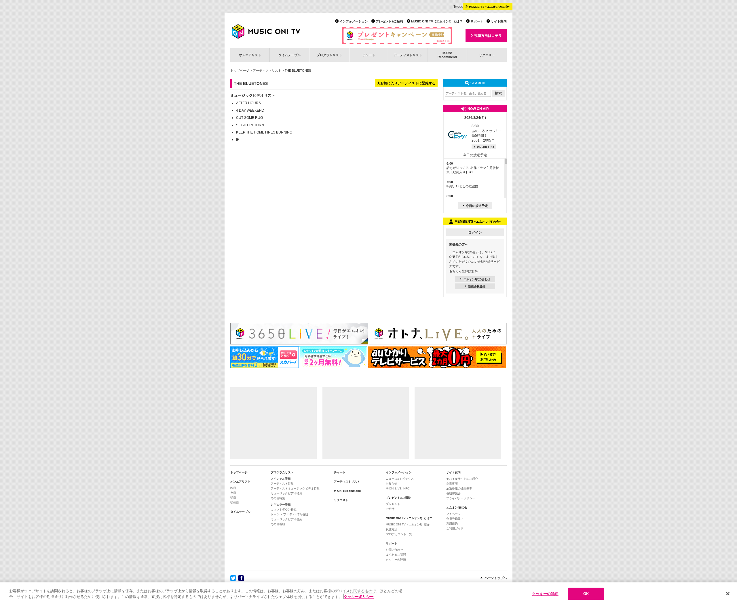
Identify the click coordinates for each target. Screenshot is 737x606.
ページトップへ (496, 578)
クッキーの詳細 (396, 559)
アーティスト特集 (282, 483)
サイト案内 (499, 21)
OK (586, 594)
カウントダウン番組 (284, 509)
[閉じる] (727, 593)
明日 (233, 497)
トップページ (239, 70)
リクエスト (487, 55)
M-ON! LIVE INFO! (398, 488)
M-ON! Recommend (347, 490)
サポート (476, 21)
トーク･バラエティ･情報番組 (289, 514)
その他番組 (278, 524)
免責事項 (452, 483)
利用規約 (452, 523)
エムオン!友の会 (456, 507)
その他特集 (278, 498)
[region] (368, 594)
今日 (233, 492)
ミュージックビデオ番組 (286, 519)
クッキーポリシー (359, 596)
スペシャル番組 (281, 478)
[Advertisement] (273, 423)
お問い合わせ (394, 549)
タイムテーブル (289, 55)
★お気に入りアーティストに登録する (406, 83)
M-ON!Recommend (447, 54)
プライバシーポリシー (460, 498)
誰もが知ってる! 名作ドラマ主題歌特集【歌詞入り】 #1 (473, 168)
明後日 (234, 502)
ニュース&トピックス (400, 478)
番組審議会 (453, 493)
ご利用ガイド (455, 528)
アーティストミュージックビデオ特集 (295, 488)
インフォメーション (353, 21)
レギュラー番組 (281, 504)
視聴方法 (391, 529)
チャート (368, 55)
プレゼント (393, 504)
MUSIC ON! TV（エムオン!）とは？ (437, 21)
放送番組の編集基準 (459, 488)
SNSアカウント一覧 (399, 534)
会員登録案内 (455, 518)
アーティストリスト (408, 55)
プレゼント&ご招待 (389, 21)
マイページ (453, 513)
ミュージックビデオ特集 (286, 493)
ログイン (475, 232)
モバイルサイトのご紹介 (462, 478)
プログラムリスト (329, 55)
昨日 (233, 487)
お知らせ (391, 483)
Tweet (458, 7)
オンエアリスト (250, 55)
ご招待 (390, 508)
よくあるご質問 (396, 554)
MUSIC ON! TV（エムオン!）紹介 (408, 524)
